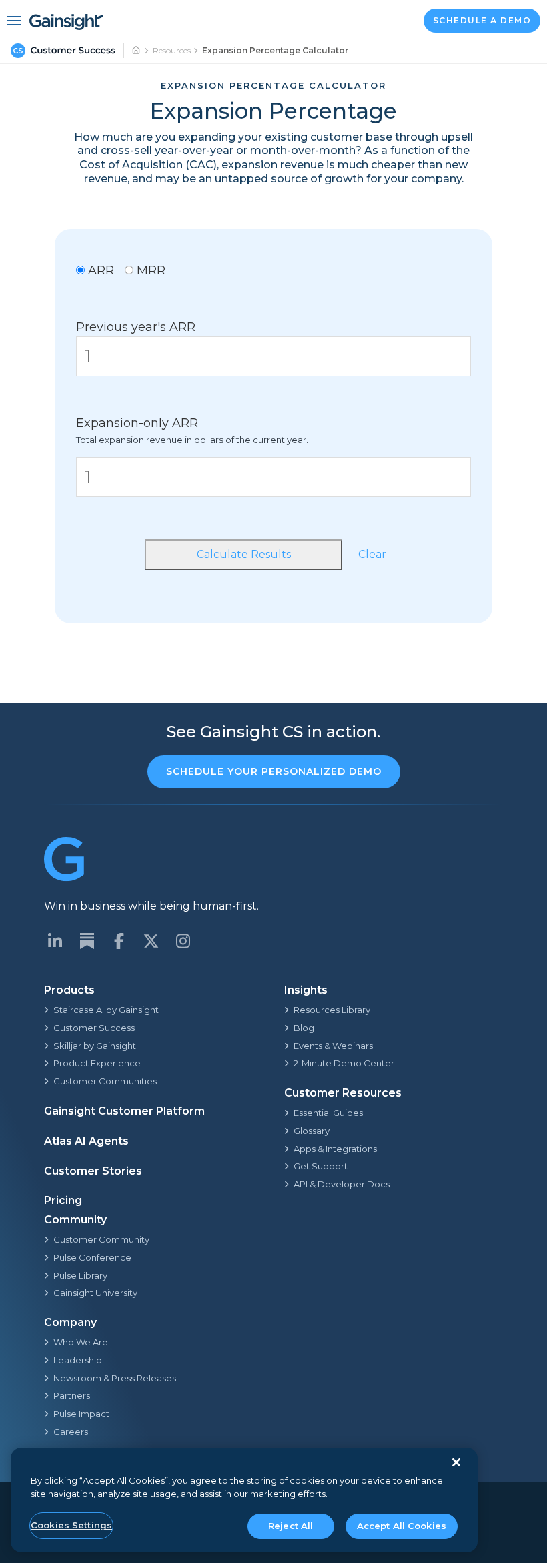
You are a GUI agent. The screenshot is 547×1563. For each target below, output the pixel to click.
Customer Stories (93, 1171)
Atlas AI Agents (86, 1141)
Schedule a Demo (482, 20)
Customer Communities (105, 1081)
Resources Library (332, 1009)
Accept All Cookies (401, 1525)
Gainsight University (95, 1292)
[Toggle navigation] (14, 21)
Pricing (63, 1200)
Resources (172, 50)
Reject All (290, 1525)
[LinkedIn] (54, 941)
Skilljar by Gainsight (94, 1045)
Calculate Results (244, 554)
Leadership (77, 1360)
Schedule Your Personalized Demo (274, 771)
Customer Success (94, 1027)
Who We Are (80, 1342)
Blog (304, 1027)
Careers (70, 1431)
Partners (71, 1395)
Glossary (312, 1130)
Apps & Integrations (335, 1148)
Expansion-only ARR (137, 423)
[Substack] (86, 941)
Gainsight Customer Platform (124, 1111)
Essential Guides (328, 1112)
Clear (372, 554)
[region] (244, 1500)
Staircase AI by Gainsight (106, 1009)
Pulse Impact (81, 1413)
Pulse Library (80, 1275)
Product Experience (97, 1063)
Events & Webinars (333, 1045)
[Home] (136, 50)
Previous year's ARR (135, 327)
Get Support (321, 1166)
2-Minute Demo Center (344, 1063)
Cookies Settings (71, 1525)
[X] (150, 941)
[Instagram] (182, 941)
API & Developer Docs (342, 1184)
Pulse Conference (92, 1257)
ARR (99, 270)
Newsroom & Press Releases (114, 1378)
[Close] (456, 1462)
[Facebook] (118, 941)
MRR (149, 270)
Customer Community (101, 1239)
